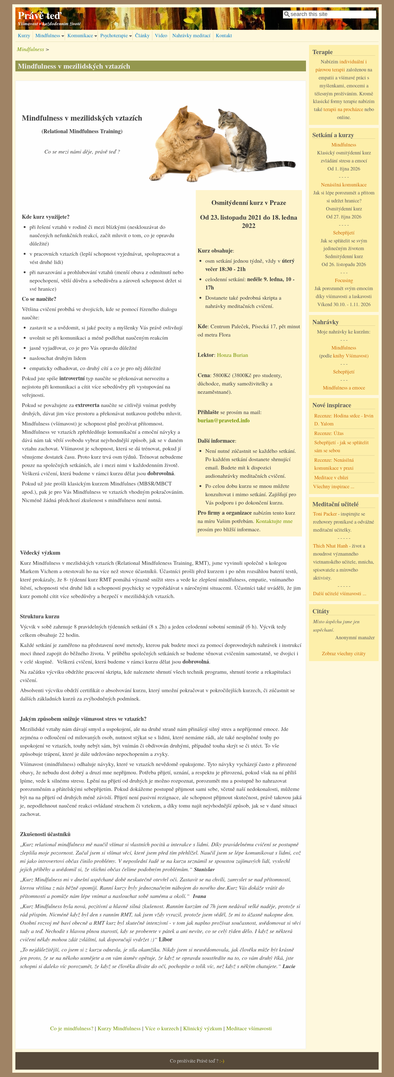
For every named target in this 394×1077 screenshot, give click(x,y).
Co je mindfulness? (71, 1028)
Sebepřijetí (344, 232)
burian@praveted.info (224, 420)
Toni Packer (325, 513)
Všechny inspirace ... (333, 486)
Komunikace (80, 35)
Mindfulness (47, 35)
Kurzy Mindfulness (119, 1028)
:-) (221, 1060)
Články (142, 35)
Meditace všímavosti (249, 1028)
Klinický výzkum (202, 1028)
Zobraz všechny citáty (344, 653)
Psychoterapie (114, 35)
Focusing (344, 280)
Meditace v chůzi (331, 477)
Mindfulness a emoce (344, 387)
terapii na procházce (343, 109)
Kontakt (224, 35)
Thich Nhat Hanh (330, 545)
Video (161, 35)
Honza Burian (232, 354)
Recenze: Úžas (329, 433)
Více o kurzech (162, 1028)
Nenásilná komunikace (344, 184)
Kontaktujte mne (274, 521)
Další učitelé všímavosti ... (339, 593)
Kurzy (24, 35)
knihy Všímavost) (350, 355)
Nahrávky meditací (191, 35)
